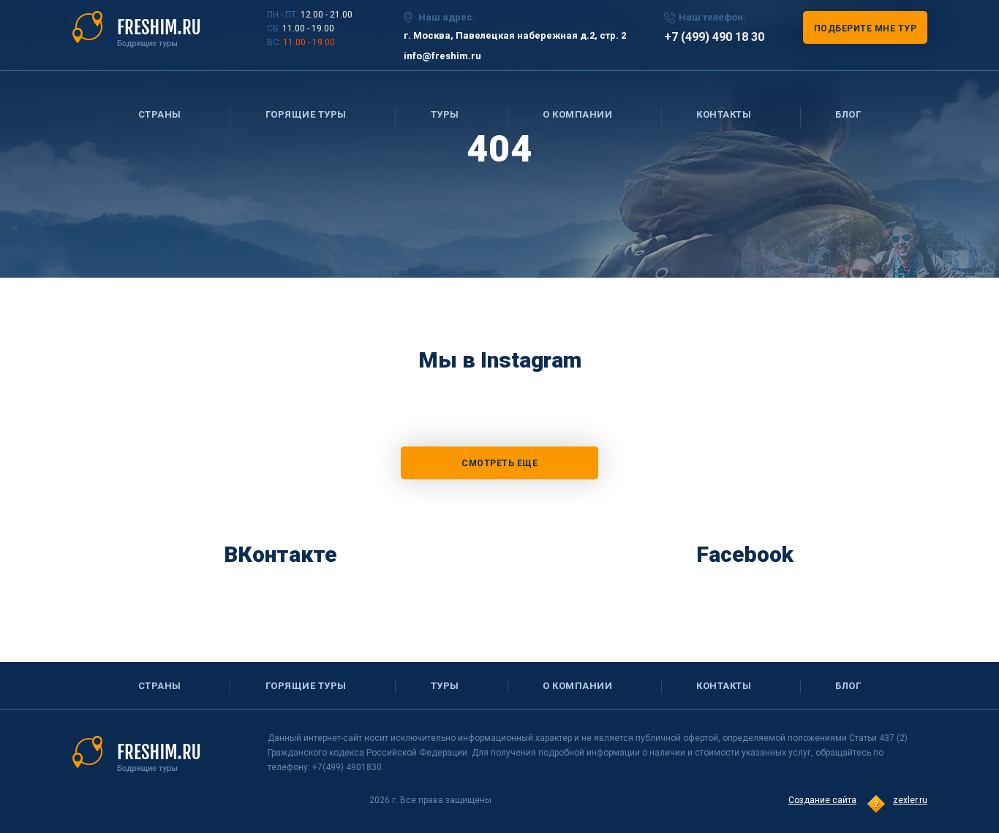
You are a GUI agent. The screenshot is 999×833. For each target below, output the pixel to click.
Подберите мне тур (865, 28)
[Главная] (136, 28)
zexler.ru (910, 800)
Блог (848, 114)
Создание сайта (822, 800)
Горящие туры (306, 114)
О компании (577, 114)
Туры (445, 114)
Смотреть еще (499, 463)
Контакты (723, 114)
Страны (159, 114)
